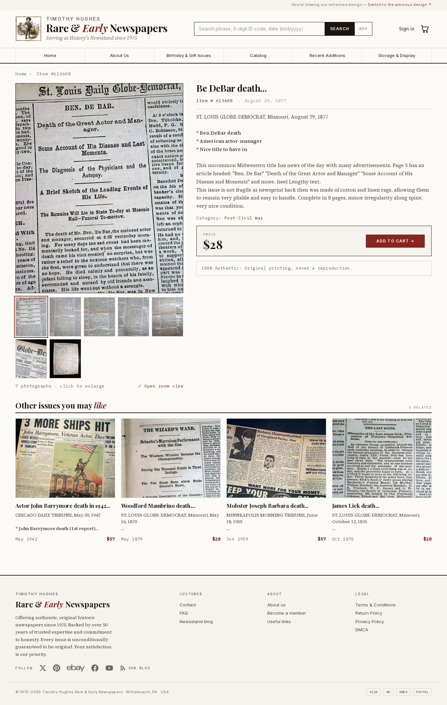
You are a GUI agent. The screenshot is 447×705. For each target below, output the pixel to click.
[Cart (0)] (425, 28)
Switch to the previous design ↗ (400, 4)
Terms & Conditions (375, 604)
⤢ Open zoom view (160, 386)
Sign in (407, 28)
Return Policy (368, 613)
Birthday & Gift (189, 55)
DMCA (361, 629)
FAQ (184, 613)
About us (276, 604)
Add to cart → (395, 240)
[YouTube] (109, 668)
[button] (99, 188)
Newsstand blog (196, 621)
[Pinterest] (56, 668)
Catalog (258, 55)
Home (50, 55)
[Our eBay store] (76, 668)
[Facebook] (94, 668)
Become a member (286, 613)
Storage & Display (396, 55)
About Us (119, 55)
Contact (188, 604)
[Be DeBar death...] (31, 316)
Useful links (279, 621)
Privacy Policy (369, 621)
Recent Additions (327, 55)
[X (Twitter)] (42, 668)
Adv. (363, 28)
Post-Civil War (243, 218)
